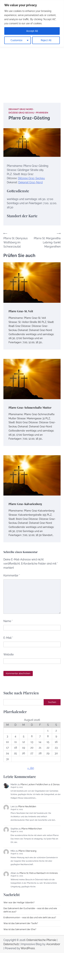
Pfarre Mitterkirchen (31, 828)
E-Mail (8, 637)
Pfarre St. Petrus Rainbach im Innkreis (38, 873)
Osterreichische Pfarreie (41, 940)
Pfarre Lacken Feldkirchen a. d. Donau (40, 784)
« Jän (30, 768)
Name (8, 621)
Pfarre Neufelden (27, 806)
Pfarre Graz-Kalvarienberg (25, 504)
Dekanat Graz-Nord (21, 109)
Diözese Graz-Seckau (21, 112)
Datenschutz (11, 944)
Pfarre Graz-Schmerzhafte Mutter (30, 407)
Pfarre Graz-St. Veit (21, 311)
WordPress (28, 948)
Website (8, 654)
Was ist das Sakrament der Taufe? (20, 923)
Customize (16, 40)
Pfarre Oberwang (27, 851)
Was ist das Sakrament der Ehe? (19, 929)
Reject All (46, 40)
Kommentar (11, 575)
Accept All (32, 31)
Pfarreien (42, 112)
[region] (32, 23)
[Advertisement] (32, 62)
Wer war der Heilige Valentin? (18, 902)
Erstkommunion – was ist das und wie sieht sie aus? (29, 917)
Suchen (52, 702)
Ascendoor (53, 944)
